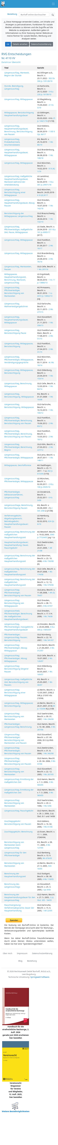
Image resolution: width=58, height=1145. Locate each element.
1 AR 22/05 (47, 910)
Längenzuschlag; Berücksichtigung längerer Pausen (16, 669)
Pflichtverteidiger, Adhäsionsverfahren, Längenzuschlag (13, 495)
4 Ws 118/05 (48, 879)
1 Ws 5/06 (47, 806)
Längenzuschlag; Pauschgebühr (18, 810)
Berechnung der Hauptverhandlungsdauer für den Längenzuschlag (19, 897)
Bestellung (12, 14)
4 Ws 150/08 (48, 561)
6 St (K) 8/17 (42, 195)
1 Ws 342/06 (48, 753)
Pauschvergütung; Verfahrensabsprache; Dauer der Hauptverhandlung (19, 908)
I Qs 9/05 (47, 889)
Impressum (22, 953)
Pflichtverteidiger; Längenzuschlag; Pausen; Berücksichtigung (15, 637)
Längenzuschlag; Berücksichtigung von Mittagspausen (14, 603)
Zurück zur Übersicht (11, 62)
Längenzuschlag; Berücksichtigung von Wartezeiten (14, 716)
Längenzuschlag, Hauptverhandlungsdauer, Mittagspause (16, 152)
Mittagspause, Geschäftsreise (17, 465)
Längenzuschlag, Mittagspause (18, 99)
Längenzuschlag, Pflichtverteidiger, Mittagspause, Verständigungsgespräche (19, 360)
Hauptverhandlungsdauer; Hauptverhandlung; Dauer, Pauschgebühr (16, 545)
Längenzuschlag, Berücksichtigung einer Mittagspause (14, 192)
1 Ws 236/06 (48, 719)
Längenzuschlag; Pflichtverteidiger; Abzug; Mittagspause (15, 648)
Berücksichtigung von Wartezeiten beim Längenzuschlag (14, 845)
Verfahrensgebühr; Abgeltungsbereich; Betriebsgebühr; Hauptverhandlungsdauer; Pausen (16, 521)
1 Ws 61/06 (47, 826)
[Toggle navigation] (53, 3)
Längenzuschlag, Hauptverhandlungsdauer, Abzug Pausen (19, 203)
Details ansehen (20, 44)
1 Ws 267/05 (48, 774)
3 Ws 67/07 (47, 606)
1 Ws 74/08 (47, 616)
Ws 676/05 (47, 858)
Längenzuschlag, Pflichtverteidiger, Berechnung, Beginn (18, 447)
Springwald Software (39, 977)
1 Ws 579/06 (48, 585)
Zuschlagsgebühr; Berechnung (18, 831)
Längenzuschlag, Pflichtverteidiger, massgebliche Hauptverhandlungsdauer (18, 627)
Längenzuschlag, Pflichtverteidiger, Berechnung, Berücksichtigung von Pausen (18, 420)
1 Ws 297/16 (42, 269)
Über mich (7, 953)
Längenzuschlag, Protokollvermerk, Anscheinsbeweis (12, 142)
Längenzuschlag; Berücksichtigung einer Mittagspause (14, 692)
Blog (20, 961)
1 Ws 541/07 (48, 640)
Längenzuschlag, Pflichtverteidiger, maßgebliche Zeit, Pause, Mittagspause (18, 229)
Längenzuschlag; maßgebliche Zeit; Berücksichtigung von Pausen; (18, 682)
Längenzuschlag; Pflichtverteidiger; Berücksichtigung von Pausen (17, 592)
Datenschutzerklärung (41, 44)
